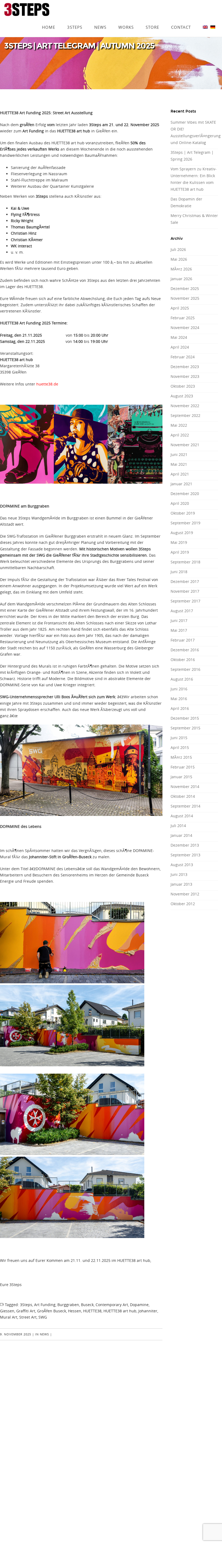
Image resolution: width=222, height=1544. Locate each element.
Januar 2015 (181, 776)
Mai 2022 (179, 425)
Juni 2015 (179, 737)
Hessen (74, 1310)
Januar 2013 (181, 884)
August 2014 (182, 815)
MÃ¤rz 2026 (181, 269)
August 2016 (182, 679)
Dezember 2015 (185, 718)
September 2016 (185, 669)
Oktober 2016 (183, 659)
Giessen (7, 1310)
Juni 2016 (179, 688)
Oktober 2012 (183, 903)
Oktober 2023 (183, 386)
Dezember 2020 (185, 493)
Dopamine (139, 1304)
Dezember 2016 (185, 649)
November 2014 (185, 786)
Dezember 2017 (185, 581)
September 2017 (185, 601)
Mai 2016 (179, 698)
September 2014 (185, 806)
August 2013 (182, 864)
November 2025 (185, 298)
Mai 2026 (179, 259)
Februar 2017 (183, 640)
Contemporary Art (112, 1304)
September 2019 (185, 522)
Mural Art (8, 1317)
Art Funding (45, 1304)
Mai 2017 (179, 630)
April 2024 (180, 347)
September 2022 (185, 415)
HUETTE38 (92, 1310)
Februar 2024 (183, 356)
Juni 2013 (179, 874)
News (100, 19)
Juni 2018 (179, 571)
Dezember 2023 (185, 366)
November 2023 (185, 376)
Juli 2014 (178, 825)
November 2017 (185, 591)
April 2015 (180, 747)
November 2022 (185, 405)
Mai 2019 (179, 542)
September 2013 (185, 854)
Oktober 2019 (183, 513)
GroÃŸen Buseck (51, 1310)
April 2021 (180, 474)
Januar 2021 (181, 483)
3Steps (74, 19)
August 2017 (182, 610)
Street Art (28, 1317)
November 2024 (185, 327)
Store (152, 19)
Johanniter (147, 1310)
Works (126, 19)
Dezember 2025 (185, 288)
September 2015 (185, 727)
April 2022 (180, 435)
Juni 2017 (179, 620)
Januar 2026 (181, 278)
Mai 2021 (179, 464)
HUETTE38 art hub (119, 1310)
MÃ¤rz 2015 (181, 757)
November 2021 (185, 444)
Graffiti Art (25, 1310)
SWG (42, 1317)
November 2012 (185, 894)
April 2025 (180, 308)
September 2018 (185, 561)
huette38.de (47, 384)
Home (48, 19)
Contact (181, 19)
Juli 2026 (178, 249)
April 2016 (180, 708)
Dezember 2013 (185, 845)
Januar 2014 (181, 835)
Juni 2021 (179, 454)
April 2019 (180, 552)
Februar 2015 (183, 767)
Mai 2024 (179, 337)
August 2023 (182, 395)
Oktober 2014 (183, 796)
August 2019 (182, 532)
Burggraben (68, 1304)
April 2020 (180, 503)
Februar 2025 (183, 317)
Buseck (87, 1304)
